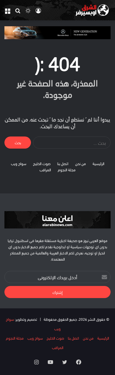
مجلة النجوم (66, 169)
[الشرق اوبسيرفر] (87, 10)
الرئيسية (98, 163)
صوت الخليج (41, 163)
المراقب (45, 169)
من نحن (80, 163)
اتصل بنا (62, 163)
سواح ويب (18, 163)
